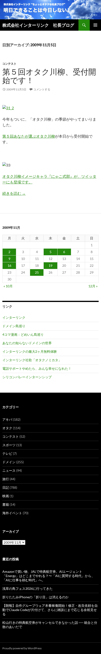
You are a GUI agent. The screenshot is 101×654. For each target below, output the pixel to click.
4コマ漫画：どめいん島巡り (23, 334)
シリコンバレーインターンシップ (27, 377)
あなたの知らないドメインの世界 (27, 343)
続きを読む (14, 193)
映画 (5, 496)
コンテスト (9, 63)
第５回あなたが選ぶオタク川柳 (28, 136)
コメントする (41, 89)
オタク (7, 428)
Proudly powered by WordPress (22, 648)
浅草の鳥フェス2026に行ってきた (27, 588)
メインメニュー (95, 25)
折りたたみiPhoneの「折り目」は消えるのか (35, 597)
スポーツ (9, 445)
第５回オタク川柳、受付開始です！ (49, 76)
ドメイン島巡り (13, 326)
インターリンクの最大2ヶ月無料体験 (29, 351)
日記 (5, 487)
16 (9, 265)
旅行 (5, 479)
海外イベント (12, 513)
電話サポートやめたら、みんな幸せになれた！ (36, 368)
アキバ (7, 419)
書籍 (5, 504)
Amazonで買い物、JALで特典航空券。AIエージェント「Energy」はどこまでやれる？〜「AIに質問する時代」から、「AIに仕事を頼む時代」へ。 (48, 575)
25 (37, 272)
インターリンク (13, 317)
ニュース (9, 470)
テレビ (7, 453)
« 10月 (8, 286)
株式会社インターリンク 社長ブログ (38, 25)
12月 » (92, 286)
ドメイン (9, 462)
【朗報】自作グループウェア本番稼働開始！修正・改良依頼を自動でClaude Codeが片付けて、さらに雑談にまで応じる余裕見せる (50, 609)
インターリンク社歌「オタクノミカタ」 (32, 360)
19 (50, 265)
